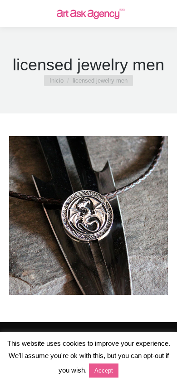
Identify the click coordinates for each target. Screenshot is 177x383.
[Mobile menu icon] (14, 13)
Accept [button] (103, 370)
